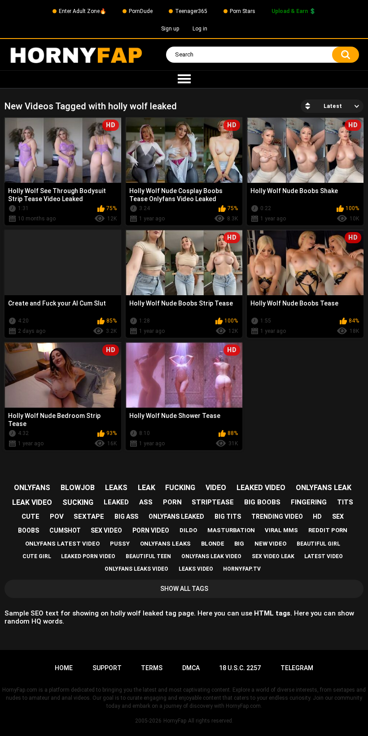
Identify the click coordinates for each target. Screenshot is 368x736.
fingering (309, 502)
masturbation (231, 530)
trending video (277, 516)
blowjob (78, 487)
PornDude (141, 11)
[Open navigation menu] (184, 79)
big (239, 543)
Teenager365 (191, 11)
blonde (212, 543)
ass (146, 502)
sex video (106, 530)
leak (146, 487)
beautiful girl (318, 544)
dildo (188, 530)
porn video (150, 530)
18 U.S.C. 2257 (240, 667)
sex (338, 516)
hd (317, 516)
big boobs (262, 502)
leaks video (196, 569)
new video (270, 543)
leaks (116, 487)
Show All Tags (184, 588)
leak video (32, 502)
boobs (28, 530)
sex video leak (273, 556)
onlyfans (32, 487)
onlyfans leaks (165, 543)
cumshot (65, 530)
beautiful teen (148, 556)
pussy (120, 543)
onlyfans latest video (62, 543)
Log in (200, 29)
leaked (116, 502)
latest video (323, 556)
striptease (213, 502)
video (216, 487)
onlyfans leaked (176, 516)
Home (64, 667)
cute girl (36, 556)
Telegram (296, 667)
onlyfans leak (323, 487)
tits (345, 502)
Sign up (170, 29)
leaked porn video (88, 556)
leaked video (261, 487)
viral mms (281, 530)
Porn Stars (242, 11)
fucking (180, 487)
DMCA (191, 667)
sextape (89, 516)
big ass (126, 516)
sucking (77, 502)
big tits (228, 516)
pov (57, 516)
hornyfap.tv (242, 569)
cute (30, 516)
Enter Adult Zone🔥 (82, 11)
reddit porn (327, 530)
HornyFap (174, 721)
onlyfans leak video (211, 556)
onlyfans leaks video (136, 569)
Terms (151, 667)
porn (172, 502)
